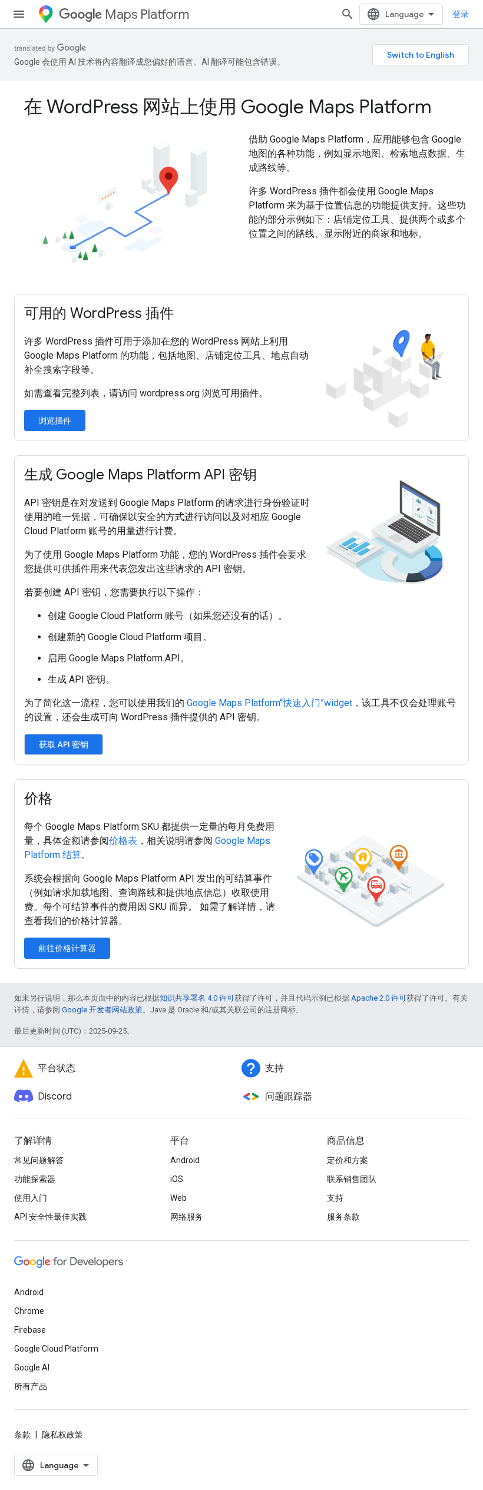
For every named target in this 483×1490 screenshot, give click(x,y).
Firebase (30, 1330)
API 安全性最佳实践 (50, 1216)
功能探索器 (34, 1179)
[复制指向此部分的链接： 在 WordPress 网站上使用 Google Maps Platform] (447, 108)
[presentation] (241, 106)
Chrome (29, 1311)
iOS (176, 1179)
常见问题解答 (39, 1160)
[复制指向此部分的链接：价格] (64, 800)
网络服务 (186, 1216)
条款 (22, 1434)
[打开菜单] (19, 14)
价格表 (123, 840)
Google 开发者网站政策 (102, 1009)
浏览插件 (54, 420)
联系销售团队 (351, 1179)
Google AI (31, 1367)
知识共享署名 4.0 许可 (197, 998)
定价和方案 (347, 1160)
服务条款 (343, 1216)
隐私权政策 (62, 1434)
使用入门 (30, 1198)
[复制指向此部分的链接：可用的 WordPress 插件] (185, 314)
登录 (460, 14)
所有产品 (30, 1386)
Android (185, 1160)
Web (178, 1198)
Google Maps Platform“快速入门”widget (269, 702)
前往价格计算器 (67, 948)
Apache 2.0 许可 (378, 998)
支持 (335, 1198)
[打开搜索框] (347, 14)
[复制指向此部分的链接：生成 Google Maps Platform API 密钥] (268, 476)
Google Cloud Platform (56, 1348)
